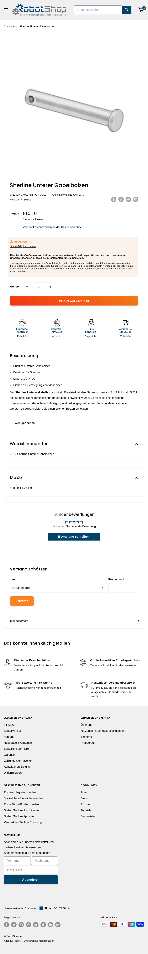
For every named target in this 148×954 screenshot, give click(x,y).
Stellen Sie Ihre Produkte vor (22, 810)
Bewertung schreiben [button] (74, 536)
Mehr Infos (22, 336)
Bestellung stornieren (17, 748)
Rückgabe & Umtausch (18, 742)
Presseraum (88, 742)
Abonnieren (31, 879)
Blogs (84, 798)
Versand (9, 736)
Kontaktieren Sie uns (17, 766)
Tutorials (86, 810)
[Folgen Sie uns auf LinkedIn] (50, 924)
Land (13, 579)
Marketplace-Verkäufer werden (23, 798)
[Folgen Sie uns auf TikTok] (43, 924)
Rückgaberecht (18, 620)
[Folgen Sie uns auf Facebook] (6, 924)
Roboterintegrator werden (20, 792)
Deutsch (60, 908)
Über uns (86, 724)
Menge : (15, 286)
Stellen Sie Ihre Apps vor (19, 816)
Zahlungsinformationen (18, 760)
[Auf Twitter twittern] (128, 199)
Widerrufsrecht (13, 772)
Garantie (9, 754)
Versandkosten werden (37, 227)
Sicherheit (87, 736)
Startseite (9, 26)
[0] (141, 10)
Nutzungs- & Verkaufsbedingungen (102, 730)
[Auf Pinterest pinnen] (121, 199)
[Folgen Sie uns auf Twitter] (14, 924)
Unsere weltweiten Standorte (20, 908)
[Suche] (126, 10)
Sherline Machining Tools (28, 194)
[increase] (50, 287)
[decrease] (27, 287)
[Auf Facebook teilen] (113, 199)
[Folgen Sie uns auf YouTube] (36, 924)
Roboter (86, 804)
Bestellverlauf (12, 730)
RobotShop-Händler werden (21, 804)
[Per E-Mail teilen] (135, 199)
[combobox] (98, 9)
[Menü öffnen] (6, 9)
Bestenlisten (88, 816)
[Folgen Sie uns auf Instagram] (21, 924)
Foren (84, 792)
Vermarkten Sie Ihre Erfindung (23, 822)
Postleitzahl (116, 579)
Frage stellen (91, 336)
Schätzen (22, 601)
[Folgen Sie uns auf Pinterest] (28, 924)
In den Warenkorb (74, 300)
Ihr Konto (9, 724)
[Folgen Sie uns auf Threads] (58, 924)
